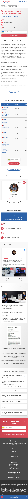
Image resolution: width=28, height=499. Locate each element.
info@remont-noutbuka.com (14, 477)
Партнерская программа (14, 468)
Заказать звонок (14, 35)
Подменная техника (14, 457)
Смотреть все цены (14, 169)
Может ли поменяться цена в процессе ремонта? (12, 413)
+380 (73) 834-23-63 (22, 1)
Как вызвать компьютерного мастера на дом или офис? (12, 376)
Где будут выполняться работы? (10, 390)
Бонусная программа (14, 467)
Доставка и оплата (14, 456)
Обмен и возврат (14, 459)
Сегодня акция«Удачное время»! (14, 497)
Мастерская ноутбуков (14, 465)
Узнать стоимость (14, 163)
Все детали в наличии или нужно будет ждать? (11, 396)
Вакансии (14, 451)
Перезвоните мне (14, 431)
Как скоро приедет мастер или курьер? (12, 401)
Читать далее (13, 92)
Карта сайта (14, 482)
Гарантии (14, 449)
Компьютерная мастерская (14, 464)
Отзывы (14, 448)
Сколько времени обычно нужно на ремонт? (11, 406)
